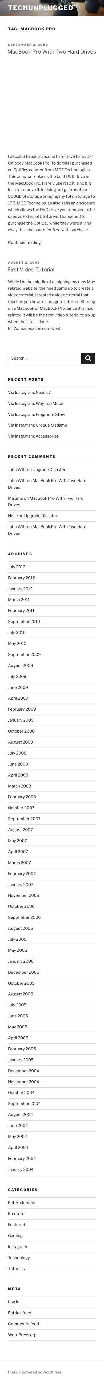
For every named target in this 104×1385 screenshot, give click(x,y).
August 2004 (20, 1114)
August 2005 (20, 994)
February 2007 (22, 873)
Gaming (15, 1235)
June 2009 (18, 687)
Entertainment (22, 1202)
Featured (16, 1224)
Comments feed (23, 1323)
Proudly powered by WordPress (35, 1372)
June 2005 (18, 1016)
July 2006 (17, 939)
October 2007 (21, 807)
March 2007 (19, 862)
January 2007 (20, 884)
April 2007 (18, 851)
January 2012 (20, 589)
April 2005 (18, 1038)
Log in (13, 1302)
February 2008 (22, 796)
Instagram (17, 1246)
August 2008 (20, 742)
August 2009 (20, 665)
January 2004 (21, 1169)
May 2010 (17, 643)
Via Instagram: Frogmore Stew (36, 414)
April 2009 (18, 698)
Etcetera (16, 1213)
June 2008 (18, 764)
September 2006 (24, 917)
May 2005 (17, 1027)
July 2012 (16, 567)
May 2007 (17, 840)
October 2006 (21, 906)
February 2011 (21, 610)
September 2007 (24, 818)
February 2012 (21, 578)
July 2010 (17, 632)
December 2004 (23, 1071)
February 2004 (22, 1158)
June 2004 (18, 1125)
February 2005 (22, 1049)
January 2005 (21, 1060)
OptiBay (20, 169)
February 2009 (22, 709)
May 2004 (17, 1136)
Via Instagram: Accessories (33, 436)
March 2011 (19, 599)
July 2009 (17, 676)
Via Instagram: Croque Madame (37, 425)
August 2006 (20, 928)
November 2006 (23, 895)
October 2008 (21, 731)
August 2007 (20, 829)
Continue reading (24, 242)
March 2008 (19, 786)
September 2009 (24, 654)
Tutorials (16, 1268)
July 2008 (17, 753)
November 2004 (23, 1082)
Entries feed (19, 1313)
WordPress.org (22, 1334)
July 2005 (17, 1005)
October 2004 (21, 1092)
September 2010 (24, 621)
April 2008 (18, 775)
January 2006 (21, 961)
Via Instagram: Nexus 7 (29, 392)
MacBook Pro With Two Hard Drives (51, 51)
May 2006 (17, 950)
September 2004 (24, 1103)
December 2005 (23, 972)
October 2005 (21, 983)
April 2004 (18, 1147)
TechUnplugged (41, 8)
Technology (19, 1257)
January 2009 (21, 720)
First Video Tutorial (30, 269)
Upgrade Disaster (49, 469)
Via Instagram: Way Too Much (35, 403)
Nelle (13, 515)
